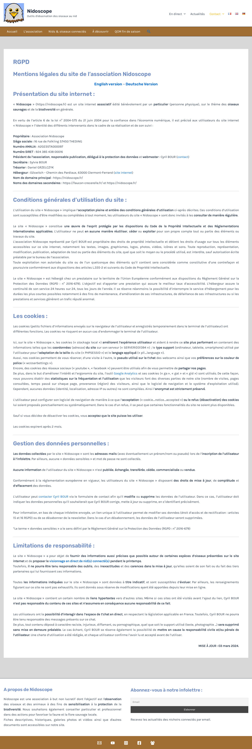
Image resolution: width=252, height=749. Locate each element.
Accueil (12, 31)
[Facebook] (139, 743)
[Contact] (99, 743)
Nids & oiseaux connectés (67, 31)
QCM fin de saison (127, 31)
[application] (184, 14)
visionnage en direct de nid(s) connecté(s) (79, 561)
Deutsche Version (142, 84)
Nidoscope (39, 11)
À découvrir (100, 31)
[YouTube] (113, 743)
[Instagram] (126, 743)
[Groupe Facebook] (153, 743)
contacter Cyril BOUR (53, 496)
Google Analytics (126, 373)
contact (182, 157)
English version (108, 84)
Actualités (197, 14)
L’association (33, 31)
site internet (123, 172)
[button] (149, 31)
